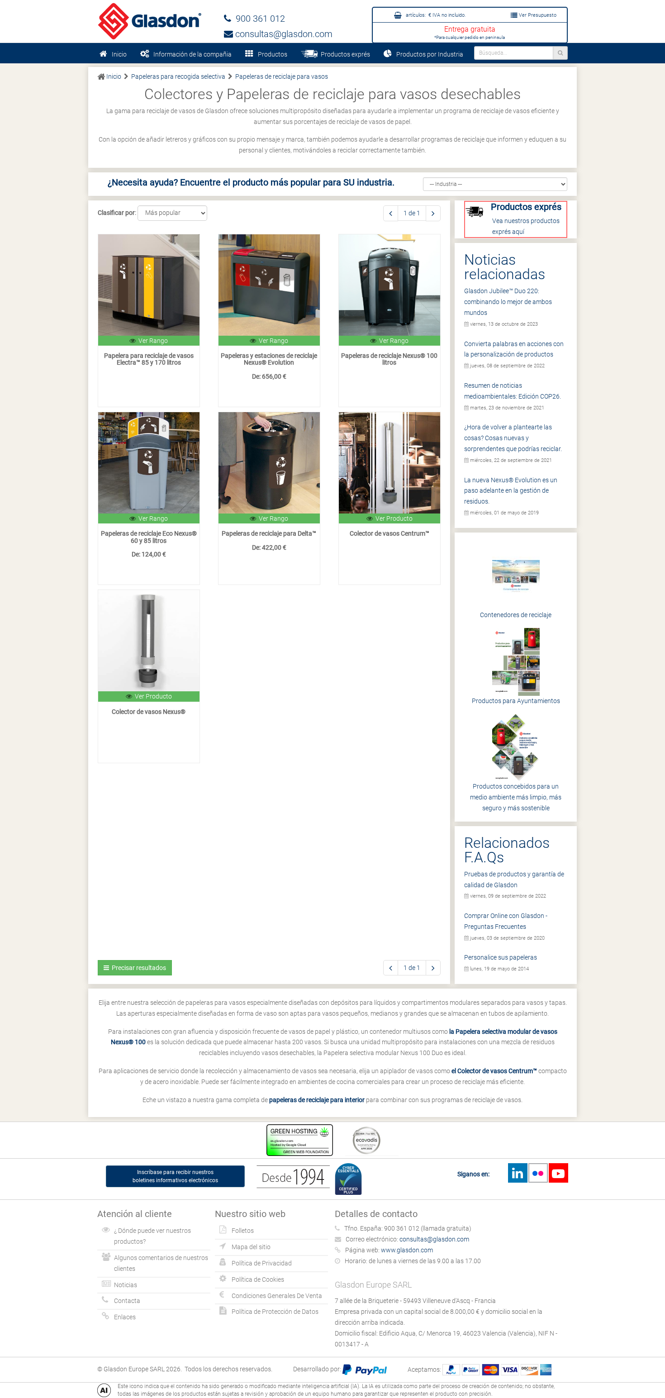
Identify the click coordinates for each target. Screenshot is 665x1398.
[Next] (433, 213)
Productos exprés (344, 54)
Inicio (119, 54)
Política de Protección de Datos (275, 1311)
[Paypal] (364, 1369)
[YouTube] (558, 1173)
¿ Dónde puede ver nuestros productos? (152, 1236)
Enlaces (125, 1317)
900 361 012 (258, 18)
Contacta (127, 1300)
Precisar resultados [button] (137, 967)
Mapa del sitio (251, 1247)
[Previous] (390, 213)
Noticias (125, 1285)
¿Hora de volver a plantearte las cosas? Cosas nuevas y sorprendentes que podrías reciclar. (513, 437)
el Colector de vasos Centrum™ (494, 1071)
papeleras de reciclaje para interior (317, 1099)
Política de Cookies (258, 1279)
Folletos (243, 1230)
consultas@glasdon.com (282, 34)
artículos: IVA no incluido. (435, 15)
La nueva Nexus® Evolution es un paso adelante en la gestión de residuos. (510, 490)
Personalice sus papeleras (500, 957)
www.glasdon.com (407, 1250)
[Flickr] (537, 1173)
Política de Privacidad (262, 1263)
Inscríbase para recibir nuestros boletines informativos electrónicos (175, 1176)
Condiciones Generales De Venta (277, 1295)
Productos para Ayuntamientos (516, 700)
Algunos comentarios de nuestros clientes (161, 1263)
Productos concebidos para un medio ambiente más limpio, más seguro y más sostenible (515, 797)
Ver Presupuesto (537, 15)
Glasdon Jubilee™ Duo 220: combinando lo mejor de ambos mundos (508, 301)
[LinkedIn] (517, 1173)
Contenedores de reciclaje (515, 614)
